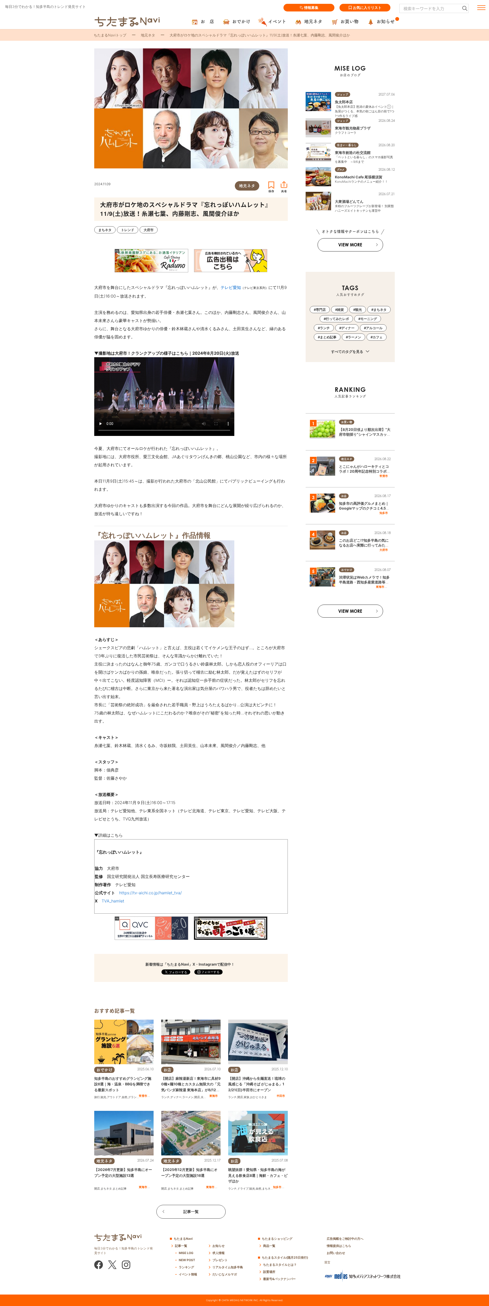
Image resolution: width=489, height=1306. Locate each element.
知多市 (277, 1187)
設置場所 (269, 1272)
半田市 (281, 1096)
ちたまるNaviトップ (110, 35)
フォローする (210, 972)
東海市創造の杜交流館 (353, 152)
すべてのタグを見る (347, 351)
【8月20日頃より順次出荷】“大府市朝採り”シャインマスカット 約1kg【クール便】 (364, 434)
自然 (124, 1097)
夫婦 (203, 1097)
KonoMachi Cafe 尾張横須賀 (358, 177)
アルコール (374, 328)
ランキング (186, 1267)
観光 (103, 1097)
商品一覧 (269, 1246)
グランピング (136, 1097)
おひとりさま (258, 1097)
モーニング (368, 319)
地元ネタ (148, 35)
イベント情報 (188, 1274)
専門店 (321, 310)
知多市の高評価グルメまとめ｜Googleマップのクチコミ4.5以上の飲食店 (364, 508)
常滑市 (143, 1096)
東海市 (213, 1096)
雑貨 (340, 310)
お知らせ (218, 1246)
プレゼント (220, 1260)
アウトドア (114, 1097)
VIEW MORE (350, 244)
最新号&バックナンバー (279, 1279)
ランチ (165, 1097)
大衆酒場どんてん (349, 201)
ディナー (176, 1097)
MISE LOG (186, 1253)
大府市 (383, 550)
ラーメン (188, 1097)
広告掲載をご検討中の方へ (345, 1239)
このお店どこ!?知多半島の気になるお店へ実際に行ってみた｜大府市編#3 (364, 545)
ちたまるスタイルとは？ (280, 1265)
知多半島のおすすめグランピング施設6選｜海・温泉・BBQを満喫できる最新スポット (122, 1084)
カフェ (378, 337)
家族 (246, 1097)
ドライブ (243, 1188)
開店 (197, 1097)
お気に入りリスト (367, 7)
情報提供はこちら (339, 1246)
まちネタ (106, 1188)
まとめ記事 (120, 1188)
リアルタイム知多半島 (227, 1267)
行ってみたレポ (337, 319)
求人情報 (218, 1253)
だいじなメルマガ (224, 1274)
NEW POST (187, 1260)
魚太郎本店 (344, 102)
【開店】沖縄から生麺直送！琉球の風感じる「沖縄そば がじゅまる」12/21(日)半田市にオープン (256, 1084)
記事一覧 (191, 1211)
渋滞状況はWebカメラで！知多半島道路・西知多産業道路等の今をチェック (364, 582)
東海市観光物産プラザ (353, 128)
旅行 (97, 1097)
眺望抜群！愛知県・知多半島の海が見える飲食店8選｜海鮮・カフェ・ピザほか (258, 1175)
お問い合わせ (336, 1253)
